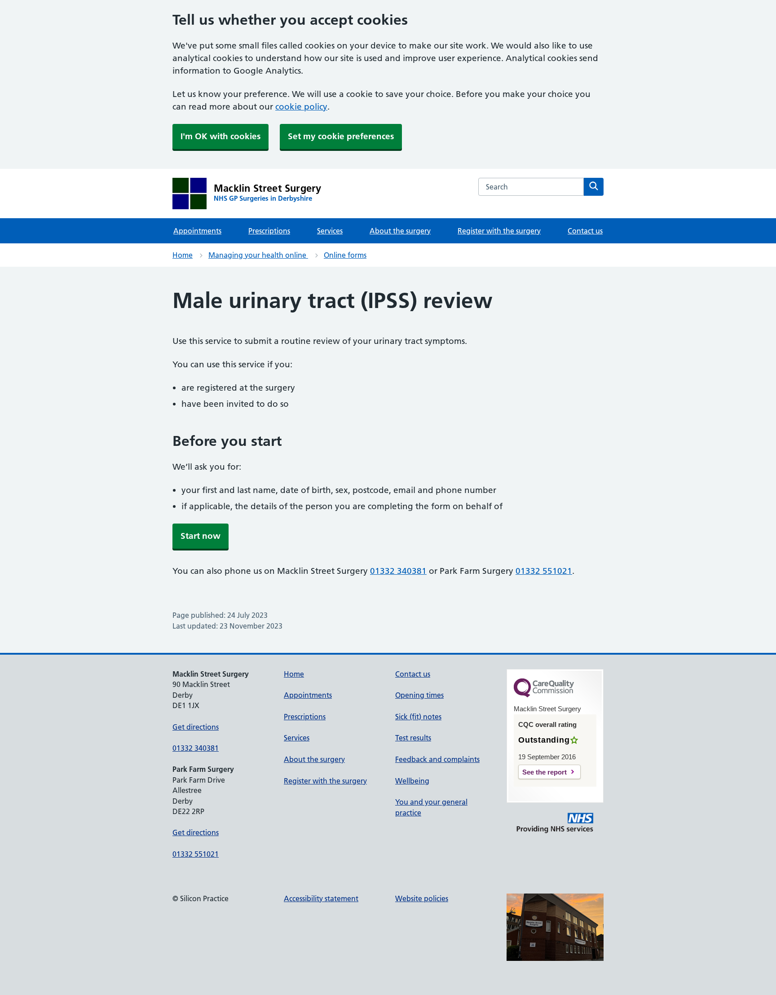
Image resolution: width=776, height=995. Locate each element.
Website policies (421, 898)
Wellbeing (412, 780)
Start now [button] (200, 536)
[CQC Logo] (544, 695)
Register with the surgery (499, 230)
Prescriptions (269, 230)
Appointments (197, 230)
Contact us (585, 230)
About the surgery (400, 230)
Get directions (195, 726)
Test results (413, 737)
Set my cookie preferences (341, 136)
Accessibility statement (321, 898)
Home (182, 255)
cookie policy (301, 106)
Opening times (419, 695)
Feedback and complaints (437, 759)
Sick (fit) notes (418, 716)
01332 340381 (398, 571)
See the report (544, 772)
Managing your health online (258, 255)
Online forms (345, 255)
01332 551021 (544, 571)
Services (330, 230)
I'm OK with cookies (220, 136)
